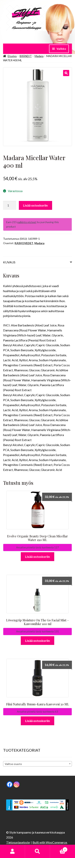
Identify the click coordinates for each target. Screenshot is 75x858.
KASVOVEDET (24, 243)
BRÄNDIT (26, 56)
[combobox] (37, 763)
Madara (39, 56)
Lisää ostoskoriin (35, 205)
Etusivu (12, 56)
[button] (66, 73)
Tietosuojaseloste (18, 842)
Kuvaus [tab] (9, 262)
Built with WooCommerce (49, 842)
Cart (58, 848)
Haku (37, 851)
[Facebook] (10, 784)
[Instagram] (16, 784)
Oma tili (12, 851)
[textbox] (37, 764)
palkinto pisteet (26, 222)
